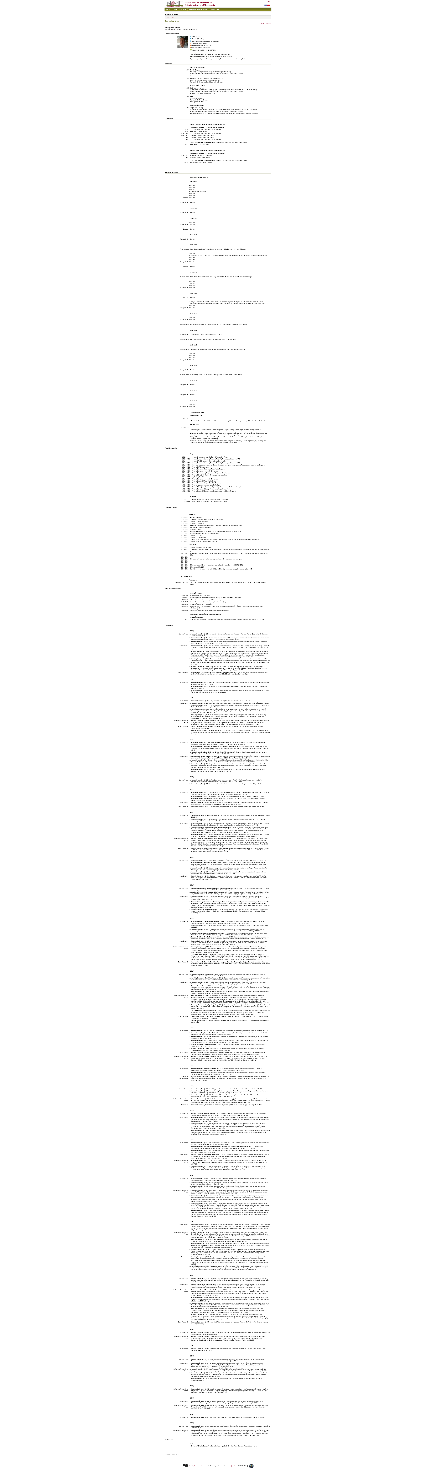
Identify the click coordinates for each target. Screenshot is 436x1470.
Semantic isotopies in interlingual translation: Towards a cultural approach (232, 1091)
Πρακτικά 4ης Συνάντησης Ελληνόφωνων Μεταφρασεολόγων (250, 1020)
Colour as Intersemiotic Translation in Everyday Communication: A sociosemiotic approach (238, 947)
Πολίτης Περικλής (196, 954)
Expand (261, 23)
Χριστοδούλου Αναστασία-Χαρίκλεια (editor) (218, 964)
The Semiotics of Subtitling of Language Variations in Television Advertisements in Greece (237, 982)
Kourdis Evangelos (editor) (216, 726)
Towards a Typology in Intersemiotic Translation (224, 802)
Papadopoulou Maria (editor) (218, 848)
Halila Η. (194, 1299)
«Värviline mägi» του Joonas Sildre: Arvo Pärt (253, 672)
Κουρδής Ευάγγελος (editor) (217, 1020)
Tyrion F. (206, 1284)
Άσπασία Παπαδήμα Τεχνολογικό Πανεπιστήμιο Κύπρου (209, 902)
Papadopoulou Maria (210, 827)
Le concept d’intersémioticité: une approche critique (225, 784)
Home (167, 17)
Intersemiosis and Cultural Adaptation (201, 163)
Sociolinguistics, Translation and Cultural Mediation (206, 129)
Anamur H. (223, 1192)
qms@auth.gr (233, 1466)
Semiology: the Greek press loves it (220, 1089)
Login (268, 2)
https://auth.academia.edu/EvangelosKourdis (205, 41)
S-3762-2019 (205, 48)
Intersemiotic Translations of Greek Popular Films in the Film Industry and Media (233, 686)
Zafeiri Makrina (209, 752)
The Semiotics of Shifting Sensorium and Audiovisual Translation (229, 705)
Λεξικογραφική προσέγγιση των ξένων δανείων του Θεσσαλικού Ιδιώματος (232, 1426)
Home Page (215, 9)
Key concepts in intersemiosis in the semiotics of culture (226, 646)
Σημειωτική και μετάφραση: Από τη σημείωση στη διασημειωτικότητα (230, 807)
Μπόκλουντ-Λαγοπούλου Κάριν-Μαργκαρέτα (227, 962)
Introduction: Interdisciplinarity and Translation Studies (240, 815)
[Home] (174, 6)
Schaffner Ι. (216, 1155)
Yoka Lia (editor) (196, 730)
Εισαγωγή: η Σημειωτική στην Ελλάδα (221, 715)
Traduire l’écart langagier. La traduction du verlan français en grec (229, 1031)
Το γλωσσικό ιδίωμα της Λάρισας (220, 701)
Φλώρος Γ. (249, 1016)
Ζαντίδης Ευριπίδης (210, 1069)
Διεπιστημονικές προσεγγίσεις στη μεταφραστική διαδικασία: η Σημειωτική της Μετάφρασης (237, 1048)
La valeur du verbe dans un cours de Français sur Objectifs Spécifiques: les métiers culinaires (238, 1332)
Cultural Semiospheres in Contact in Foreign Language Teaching (240, 752)
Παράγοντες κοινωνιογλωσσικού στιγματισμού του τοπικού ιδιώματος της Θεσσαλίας (235, 1430)
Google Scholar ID (197, 45)
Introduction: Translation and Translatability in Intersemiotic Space (239, 798)
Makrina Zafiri (195, 892)
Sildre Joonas (195, 672)
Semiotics (212, 769)
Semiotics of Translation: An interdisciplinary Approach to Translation (231, 991)
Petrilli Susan (208, 798)
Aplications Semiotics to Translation (201, 155)
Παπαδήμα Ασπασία (211, 978)
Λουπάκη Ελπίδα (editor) (199, 1020)
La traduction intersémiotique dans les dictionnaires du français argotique (232, 819)
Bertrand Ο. (208, 1155)
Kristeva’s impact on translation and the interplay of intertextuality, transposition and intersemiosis (239, 682)
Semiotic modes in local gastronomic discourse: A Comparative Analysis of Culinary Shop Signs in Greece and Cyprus (229, 747)
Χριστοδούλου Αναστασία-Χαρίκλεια (216, 1105)
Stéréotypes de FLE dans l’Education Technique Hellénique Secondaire (231, 1369)
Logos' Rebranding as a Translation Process (223, 823)
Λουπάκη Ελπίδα (239, 1016)
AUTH (168, 9)
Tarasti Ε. (228, 1198)
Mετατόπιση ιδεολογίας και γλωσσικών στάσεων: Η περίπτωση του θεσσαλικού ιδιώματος (236, 659)
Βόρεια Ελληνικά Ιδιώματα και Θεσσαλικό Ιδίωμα (225, 1417)
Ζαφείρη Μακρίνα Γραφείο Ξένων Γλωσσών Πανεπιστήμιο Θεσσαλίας (226, 1146)
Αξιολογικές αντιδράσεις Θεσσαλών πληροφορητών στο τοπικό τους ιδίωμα (232, 1378)
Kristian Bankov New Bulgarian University (217, 742)
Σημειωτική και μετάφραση (218, 709)
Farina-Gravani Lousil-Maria (200, 1290)
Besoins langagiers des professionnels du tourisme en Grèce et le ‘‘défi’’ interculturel (235, 1303)
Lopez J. (260, 1369)
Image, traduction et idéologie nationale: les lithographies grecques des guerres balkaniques (239, 941)
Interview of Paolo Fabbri (217, 796)
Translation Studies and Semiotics (236, 760)
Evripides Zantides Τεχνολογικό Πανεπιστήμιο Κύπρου (245, 902)
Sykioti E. (235, 888)
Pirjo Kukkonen (209, 974)
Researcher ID (196, 48)
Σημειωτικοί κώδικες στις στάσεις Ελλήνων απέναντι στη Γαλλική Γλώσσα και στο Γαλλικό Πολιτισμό (240, 1225)
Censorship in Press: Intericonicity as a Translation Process (227, 634)
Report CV (173, 17)
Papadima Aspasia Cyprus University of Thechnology (221, 746)
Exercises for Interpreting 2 (198, 131)
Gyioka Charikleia (227, 672)
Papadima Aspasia (210, 862)
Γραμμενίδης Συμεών (197, 1016)
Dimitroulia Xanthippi (197, 756)
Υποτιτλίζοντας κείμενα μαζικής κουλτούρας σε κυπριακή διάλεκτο (243, 1005)
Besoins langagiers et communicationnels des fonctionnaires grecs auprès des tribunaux (236, 1297)
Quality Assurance (180, 9)
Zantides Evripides (197, 937)
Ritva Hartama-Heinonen (212, 760)
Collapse (268, 23)
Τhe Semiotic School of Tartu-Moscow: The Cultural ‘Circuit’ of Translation (231, 896)
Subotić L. (194, 1162)
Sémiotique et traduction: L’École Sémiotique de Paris (225, 860)
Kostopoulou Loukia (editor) (237, 848)
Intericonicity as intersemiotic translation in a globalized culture (241, 1056)
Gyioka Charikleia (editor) (199, 726)
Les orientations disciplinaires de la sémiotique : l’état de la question (230, 690)
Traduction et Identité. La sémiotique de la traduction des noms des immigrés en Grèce (236, 1160)
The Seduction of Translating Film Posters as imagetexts (241, 909)
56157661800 (203, 43)
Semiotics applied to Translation (200, 157)
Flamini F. (213, 1284)
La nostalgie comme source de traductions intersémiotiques (227, 925)
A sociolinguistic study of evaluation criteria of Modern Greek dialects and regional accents (237, 1336)
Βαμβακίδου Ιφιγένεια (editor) (252, 962)
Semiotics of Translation (216, 703)
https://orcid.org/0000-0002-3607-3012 (204, 50)
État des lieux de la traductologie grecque (236, 756)
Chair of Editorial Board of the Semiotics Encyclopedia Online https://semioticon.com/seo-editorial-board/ (225, 1446)
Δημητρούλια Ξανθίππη (198, 986)
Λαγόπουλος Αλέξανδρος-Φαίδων (202, 962)
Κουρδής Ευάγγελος (197, 651)
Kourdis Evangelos (197, 634)
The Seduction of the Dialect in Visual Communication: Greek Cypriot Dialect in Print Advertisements (235, 903)
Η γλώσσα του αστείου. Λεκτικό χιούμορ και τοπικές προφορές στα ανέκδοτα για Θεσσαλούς (237, 1240)
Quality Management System (198, 9)
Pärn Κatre (204, 672)
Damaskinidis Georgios (198, 888)
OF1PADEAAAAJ (209, 45)
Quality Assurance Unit (196, 1466)
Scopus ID (194, 43)
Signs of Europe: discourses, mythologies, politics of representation (242, 720)
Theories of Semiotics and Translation (202, 135)
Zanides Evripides (225, 888)
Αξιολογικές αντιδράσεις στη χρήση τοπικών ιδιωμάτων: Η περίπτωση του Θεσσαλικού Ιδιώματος (239, 1405)
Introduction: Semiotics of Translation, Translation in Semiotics (239, 974)
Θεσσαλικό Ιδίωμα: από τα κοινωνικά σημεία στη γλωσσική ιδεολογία (230, 1322)
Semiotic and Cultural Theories (199, 145)
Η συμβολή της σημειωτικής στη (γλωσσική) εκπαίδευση (227, 666)
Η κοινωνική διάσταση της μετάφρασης (223, 986)
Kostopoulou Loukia (224, 827)
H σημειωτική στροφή (240, 1105)
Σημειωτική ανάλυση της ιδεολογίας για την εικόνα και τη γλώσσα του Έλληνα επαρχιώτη (236, 1363)
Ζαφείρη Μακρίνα (209, 1113)
